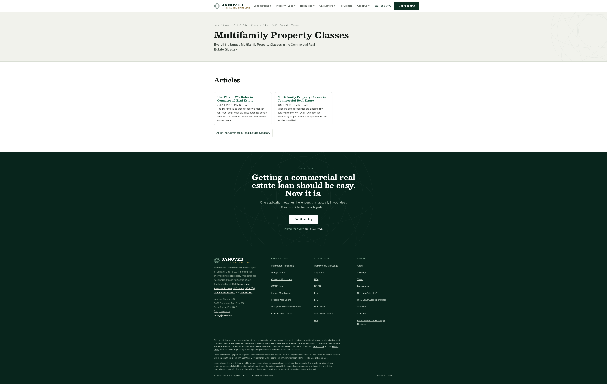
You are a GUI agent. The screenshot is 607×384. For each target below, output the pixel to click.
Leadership (363, 286)
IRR (316, 320)
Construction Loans (281, 279)
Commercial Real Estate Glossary (242, 25)
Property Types (285, 6)
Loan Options (262, 6)
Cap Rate (319, 272)
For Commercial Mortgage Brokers (371, 322)
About (360, 265)
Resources (307, 6)
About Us (363, 6)
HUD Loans (238, 288)
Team (360, 279)
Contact (361, 313)
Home (216, 25)
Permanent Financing (282, 265)
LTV (316, 293)
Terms (389, 376)
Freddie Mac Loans (281, 300)
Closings (361, 272)
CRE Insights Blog (367, 293)
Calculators (327, 6)
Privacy (379, 376)
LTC (316, 300)
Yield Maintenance (324, 313)
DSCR (317, 286)
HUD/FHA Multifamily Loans (286, 306)
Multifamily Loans (241, 284)
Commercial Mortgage (326, 265)
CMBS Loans (228, 292)
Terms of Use (318, 346)
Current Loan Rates (281, 313)
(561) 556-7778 (382, 5)
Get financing (407, 6)
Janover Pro (246, 292)
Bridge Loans (278, 272)
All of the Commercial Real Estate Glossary (243, 132)
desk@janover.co (223, 315)
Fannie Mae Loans (281, 293)
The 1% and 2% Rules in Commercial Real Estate (235, 99)
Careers (361, 306)
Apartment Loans (223, 288)
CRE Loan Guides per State (371, 300)
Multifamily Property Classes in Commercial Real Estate (302, 99)
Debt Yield (319, 306)
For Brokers (346, 6)
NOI (316, 279)
